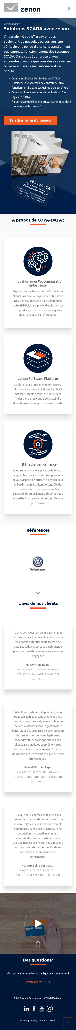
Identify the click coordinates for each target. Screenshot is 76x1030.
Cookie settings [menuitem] (48, 1021)
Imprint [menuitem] (23, 1021)
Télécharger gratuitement (30, 120)
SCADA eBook (12, 24)
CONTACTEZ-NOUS (38, 982)
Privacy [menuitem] (33, 1021)
